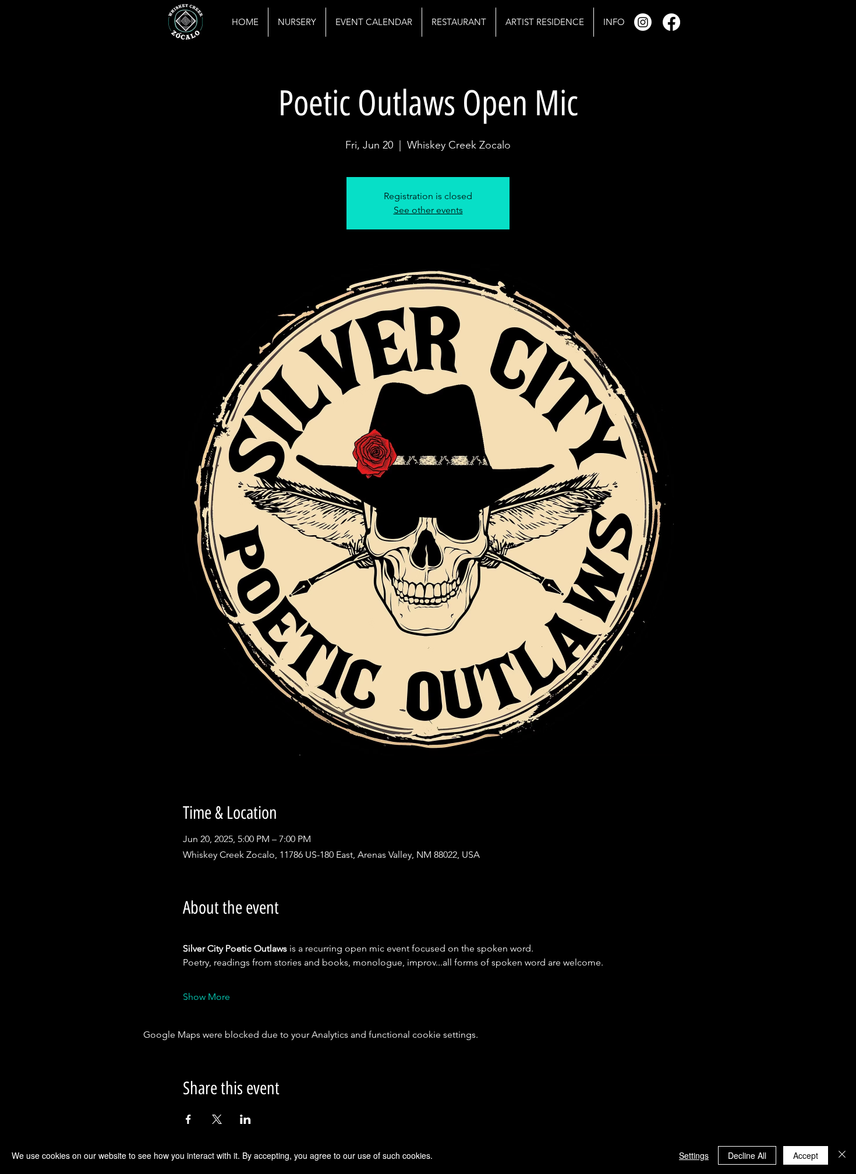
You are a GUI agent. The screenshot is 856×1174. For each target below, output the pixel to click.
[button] (613, 22)
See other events (428, 209)
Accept (805, 1155)
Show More (206, 996)
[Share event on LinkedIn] (245, 1119)
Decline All (747, 1155)
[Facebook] (671, 22)
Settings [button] (694, 1155)
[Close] (842, 1155)
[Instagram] (643, 22)
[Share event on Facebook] (188, 1119)
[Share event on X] (216, 1119)
